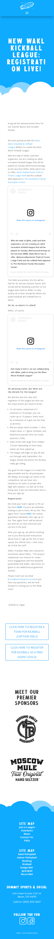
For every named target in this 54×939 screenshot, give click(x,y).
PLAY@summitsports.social (22, 579)
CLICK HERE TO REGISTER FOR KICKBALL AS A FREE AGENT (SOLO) (27, 652)
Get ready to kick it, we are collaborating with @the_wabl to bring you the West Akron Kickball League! (30, 372)
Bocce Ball (27, 874)
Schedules (27, 830)
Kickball (27, 864)
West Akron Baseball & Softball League (24, 144)
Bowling (27, 860)
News (27, 833)
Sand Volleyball (27, 854)
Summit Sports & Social (38, 272)
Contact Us (27, 837)
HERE (19, 507)
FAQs (27, 840)
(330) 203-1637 (32, 901)
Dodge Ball (27, 867)
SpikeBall (27, 870)
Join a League (27, 827)
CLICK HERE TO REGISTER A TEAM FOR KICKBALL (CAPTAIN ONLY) (27, 631)
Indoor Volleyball (27, 857)
